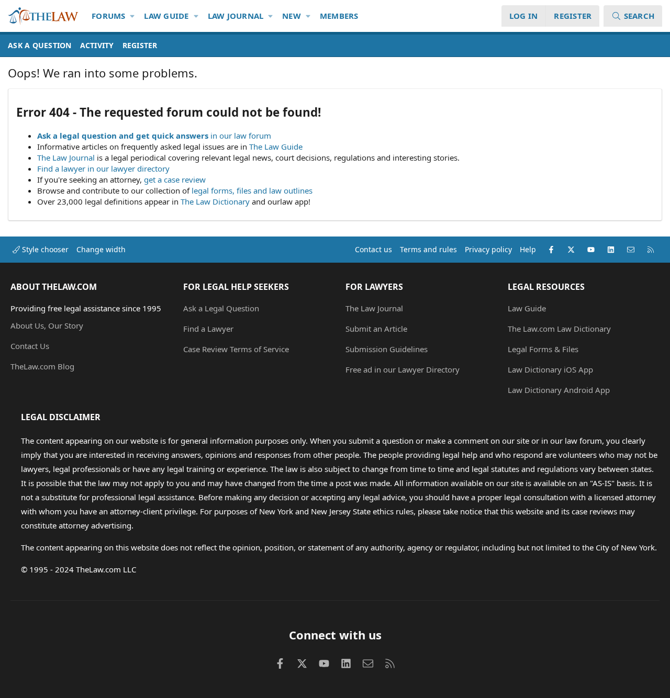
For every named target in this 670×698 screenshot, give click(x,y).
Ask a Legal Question (221, 308)
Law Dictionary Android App (559, 390)
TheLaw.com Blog (42, 366)
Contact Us (29, 346)
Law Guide (166, 15)
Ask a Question (40, 45)
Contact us (373, 249)
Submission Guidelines (386, 349)
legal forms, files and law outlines (252, 190)
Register (140, 45)
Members (339, 15)
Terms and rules (428, 249)
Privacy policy (488, 249)
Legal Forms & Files (543, 349)
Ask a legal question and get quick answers (122, 135)
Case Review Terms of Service (236, 349)
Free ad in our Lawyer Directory (402, 369)
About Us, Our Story (46, 325)
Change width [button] (101, 249)
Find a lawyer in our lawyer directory (103, 168)
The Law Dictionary (215, 201)
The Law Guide (276, 146)
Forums (109, 15)
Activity (97, 45)
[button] (132, 16)
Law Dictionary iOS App (550, 369)
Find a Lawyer (208, 328)
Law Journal (236, 15)
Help (528, 249)
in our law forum (240, 135)
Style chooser (44, 249)
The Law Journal (66, 157)
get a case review (175, 179)
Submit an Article (376, 328)
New (291, 15)
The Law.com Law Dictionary (559, 328)
